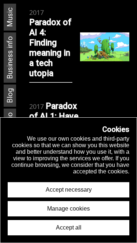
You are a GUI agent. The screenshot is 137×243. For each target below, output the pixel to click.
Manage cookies (68, 208)
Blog (9, 95)
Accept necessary (69, 190)
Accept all (68, 227)
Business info (9, 57)
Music (9, 17)
